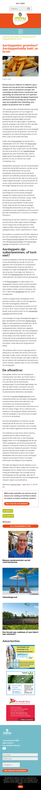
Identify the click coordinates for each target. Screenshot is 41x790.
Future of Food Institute (15, 239)
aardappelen (19, 292)
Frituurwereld (16, 141)
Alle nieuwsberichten (20, 526)
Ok (20, 787)
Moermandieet (12, 282)
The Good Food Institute (14, 242)
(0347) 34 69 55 (7, 743)
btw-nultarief (8, 516)
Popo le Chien (16, 484)
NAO (21, 119)
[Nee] (39, 783)
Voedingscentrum (17, 274)
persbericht (24, 440)
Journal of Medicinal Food (20, 396)
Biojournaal (32, 144)
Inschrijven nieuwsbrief (17, 504)
